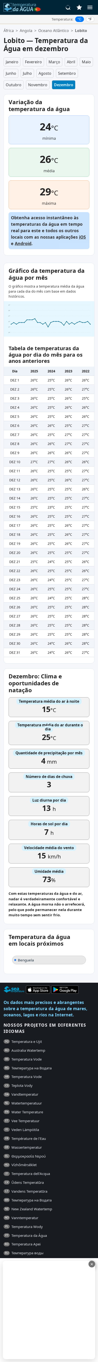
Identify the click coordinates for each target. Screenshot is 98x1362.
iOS (82, 237)
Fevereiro (33, 61)
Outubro (13, 84)
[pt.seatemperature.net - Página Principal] (22, 7)
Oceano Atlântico (53, 30)
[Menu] (89, 7)
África (9, 30)
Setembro (67, 73)
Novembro (37, 84)
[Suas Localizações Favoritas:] (79, 7)
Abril (71, 61)
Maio (86, 61)
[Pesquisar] (68, 7)
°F (90, 19)
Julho (27, 73)
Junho (11, 73)
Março (54, 61)
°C (79, 19)
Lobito (81, 30)
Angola (26, 30)
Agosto (45, 73)
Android (23, 243)
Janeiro (12, 61)
